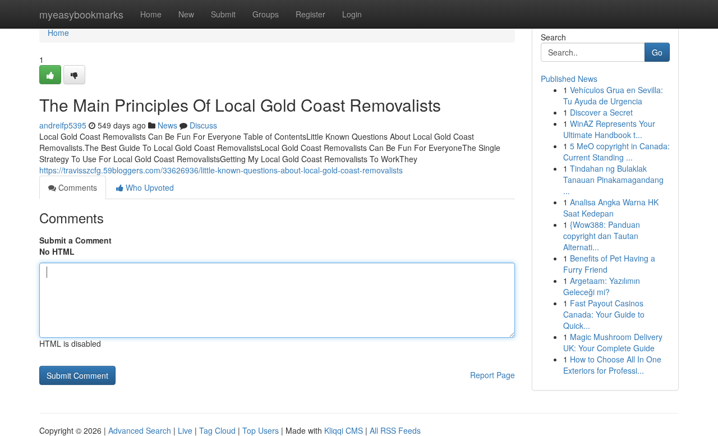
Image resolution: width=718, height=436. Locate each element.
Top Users (260, 430)
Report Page (492, 374)
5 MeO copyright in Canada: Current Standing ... (616, 151)
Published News (569, 78)
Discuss (203, 125)
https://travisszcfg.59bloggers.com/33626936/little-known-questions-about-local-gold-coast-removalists (221, 170)
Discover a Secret (601, 112)
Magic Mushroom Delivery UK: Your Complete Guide (612, 342)
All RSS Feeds (395, 430)
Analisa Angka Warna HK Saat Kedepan (611, 207)
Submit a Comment (75, 240)
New (186, 14)
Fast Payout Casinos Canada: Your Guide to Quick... (604, 314)
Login (352, 14)
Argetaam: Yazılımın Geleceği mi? (601, 286)
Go (657, 52)
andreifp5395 (62, 125)
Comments (76, 187)
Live (185, 430)
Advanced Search (139, 430)
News (167, 125)
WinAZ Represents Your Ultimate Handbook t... (609, 129)
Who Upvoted (148, 187)
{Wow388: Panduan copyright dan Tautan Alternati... (601, 236)
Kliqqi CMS (343, 430)
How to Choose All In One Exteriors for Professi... (612, 365)
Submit (223, 14)
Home (151, 14)
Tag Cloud (217, 430)
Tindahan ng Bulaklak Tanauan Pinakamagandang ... (613, 179)
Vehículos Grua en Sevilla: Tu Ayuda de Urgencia (613, 95)
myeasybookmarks (81, 14)
